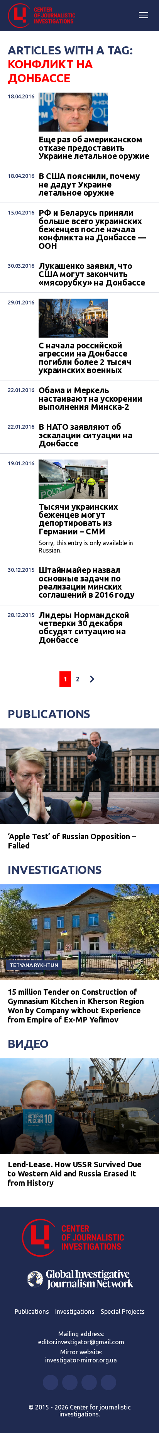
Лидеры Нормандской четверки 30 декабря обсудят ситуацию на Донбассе (84, 627)
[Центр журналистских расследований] (44, 16)
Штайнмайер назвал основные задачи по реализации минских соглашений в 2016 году (87, 582)
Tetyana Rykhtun (34, 965)
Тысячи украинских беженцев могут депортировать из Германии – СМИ (78, 519)
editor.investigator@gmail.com (81, 1341)
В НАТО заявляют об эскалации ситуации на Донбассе (85, 435)
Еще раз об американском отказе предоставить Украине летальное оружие (94, 147)
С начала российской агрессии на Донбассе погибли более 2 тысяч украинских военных (85, 357)
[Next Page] (92, 679)
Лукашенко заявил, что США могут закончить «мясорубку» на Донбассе (92, 274)
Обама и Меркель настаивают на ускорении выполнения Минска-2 (90, 398)
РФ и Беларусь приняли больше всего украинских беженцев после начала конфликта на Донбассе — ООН (92, 229)
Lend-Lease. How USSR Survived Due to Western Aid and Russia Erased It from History (75, 1173)
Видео (28, 1043)
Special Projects (123, 1311)
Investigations (55, 869)
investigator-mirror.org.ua (81, 1360)
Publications (49, 713)
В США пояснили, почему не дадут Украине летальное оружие (89, 184)
